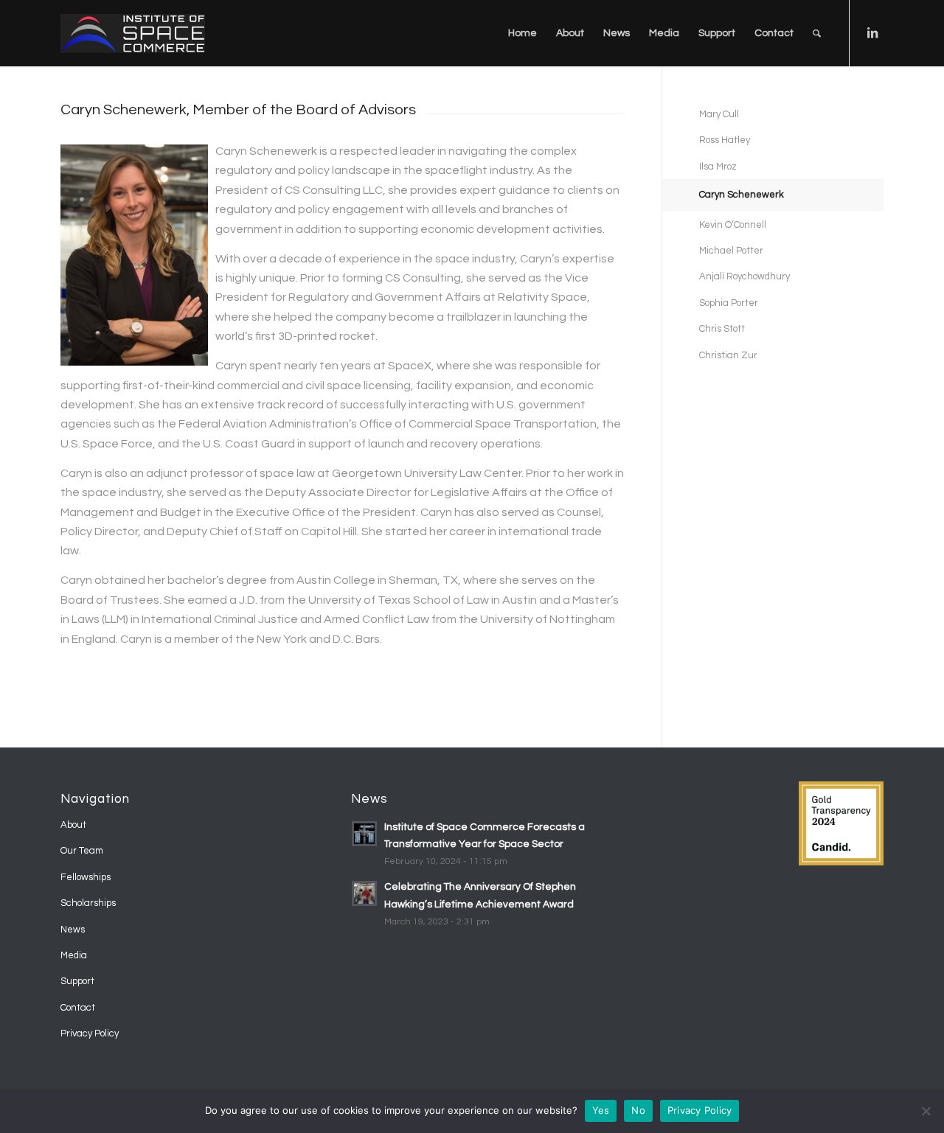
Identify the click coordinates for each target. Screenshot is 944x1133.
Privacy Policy (89, 1033)
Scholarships (88, 903)
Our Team (81, 851)
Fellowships (85, 877)
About (73, 825)
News (72, 929)
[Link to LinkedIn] (872, 32)
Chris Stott (722, 329)
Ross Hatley (724, 140)
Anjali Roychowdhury (744, 276)
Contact (77, 1008)
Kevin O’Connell (732, 225)
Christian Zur (728, 355)
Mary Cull (719, 114)
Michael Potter (731, 250)
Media (73, 955)
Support (77, 981)
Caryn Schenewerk (741, 194)
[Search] (816, 33)
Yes (601, 1110)
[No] (925, 1111)
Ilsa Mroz (718, 166)
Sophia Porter (728, 303)
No (638, 1110)
